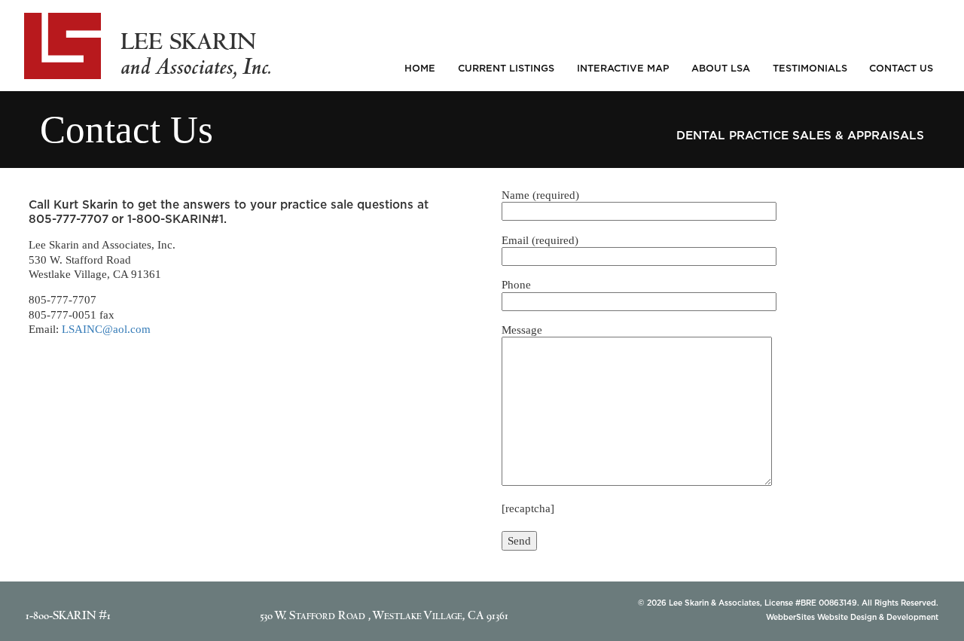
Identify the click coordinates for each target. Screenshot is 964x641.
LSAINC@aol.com (106, 328)
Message (522, 329)
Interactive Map (623, 68)
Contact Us (901, 68)
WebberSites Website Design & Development (852, 617)
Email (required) (540, 240)
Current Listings (506, 68)
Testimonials (810, 68)
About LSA (720, 68)
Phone (516, 284)
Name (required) (540, 194)
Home (419, 68)
